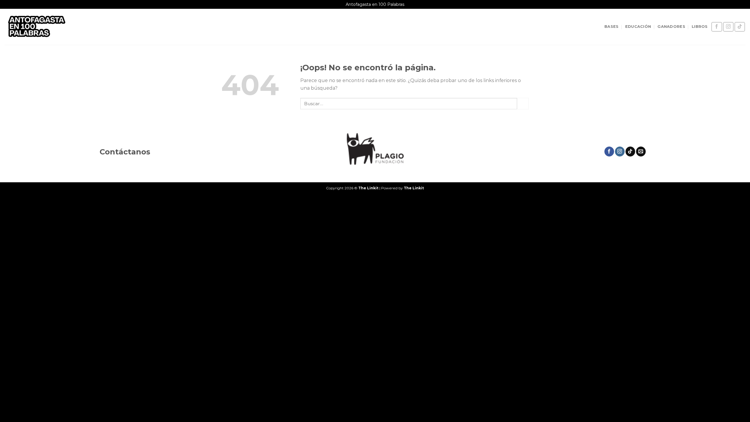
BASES (611, 26)
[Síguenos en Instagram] (728, 27)
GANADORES (671, 26)
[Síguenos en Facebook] (716, 27)
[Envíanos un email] (641, 151)
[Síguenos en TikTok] (739, 27)
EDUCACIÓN (638, 26)
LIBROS (700, 26)
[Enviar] (523, 103)
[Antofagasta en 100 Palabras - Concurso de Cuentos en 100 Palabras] (44, 27)
